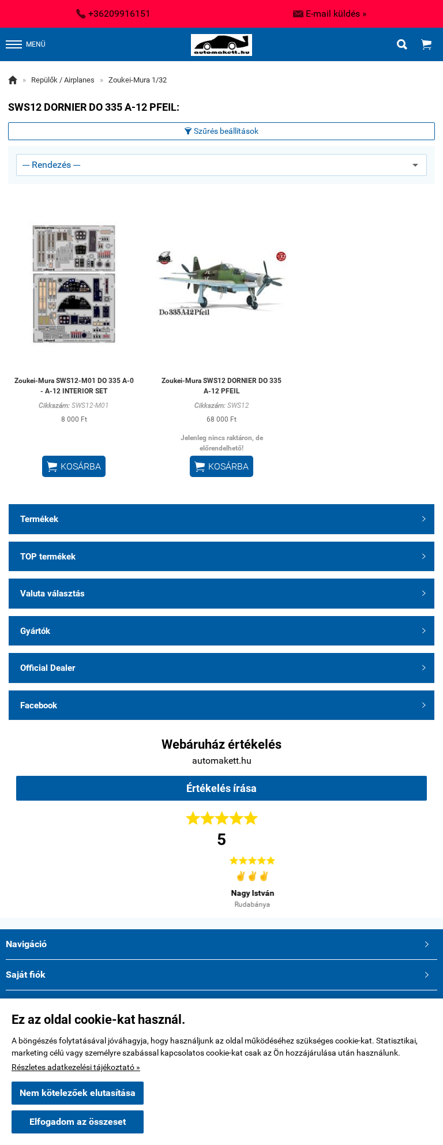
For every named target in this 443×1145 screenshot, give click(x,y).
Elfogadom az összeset (77, 1121)
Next (406, 881)
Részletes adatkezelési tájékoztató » (76, 1067)
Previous (36, 881)
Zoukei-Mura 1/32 (137, 80)
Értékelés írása (221, 788)
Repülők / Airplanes (63, 80)
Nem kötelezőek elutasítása (78, 1092)
